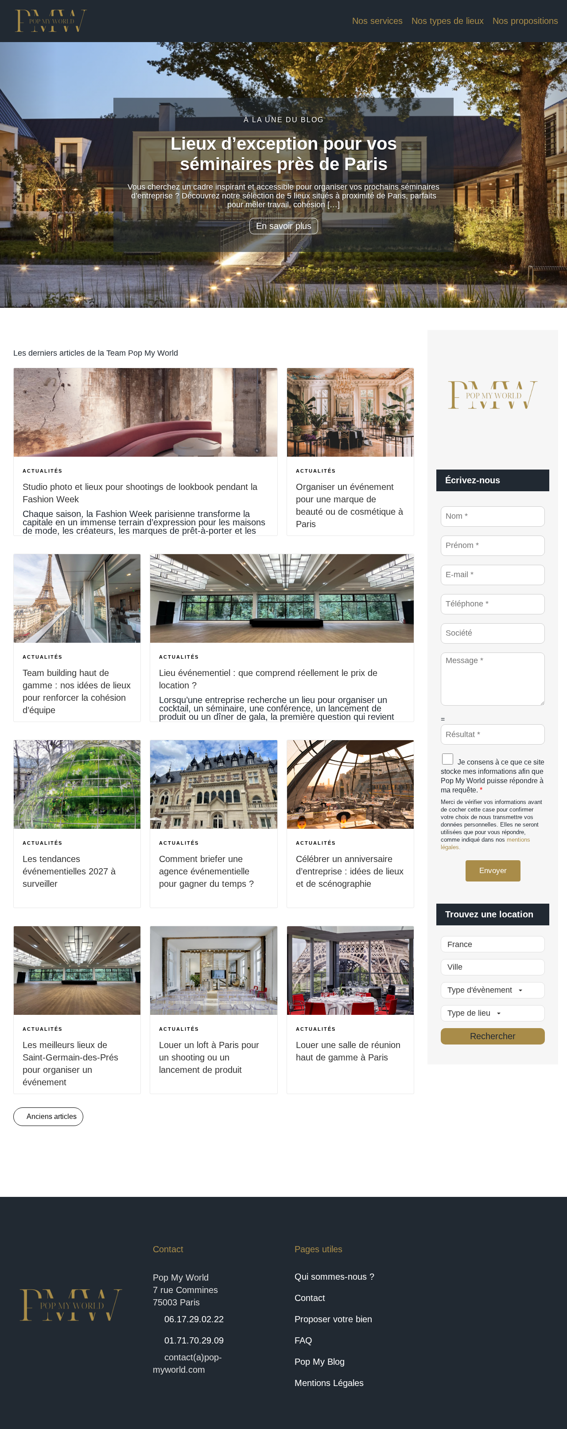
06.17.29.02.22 (194, 1319)
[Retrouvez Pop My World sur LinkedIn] (483, 1305)
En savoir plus (283, 226)
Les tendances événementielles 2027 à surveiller (69, 871)
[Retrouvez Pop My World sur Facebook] (451, 1305)
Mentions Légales (329, 1383)
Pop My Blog (320, 1362)
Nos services (377, 21)
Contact (310, 1298)
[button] (28, 175)
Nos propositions (525, 21)
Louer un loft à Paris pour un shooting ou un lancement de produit (209, 1057)
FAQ (303, 1340)
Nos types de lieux (448, 21)
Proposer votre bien (333, 1319)
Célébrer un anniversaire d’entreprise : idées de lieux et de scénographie (350, 871)
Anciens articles (51, 1116)
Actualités (42, 471)
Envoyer (493, 870)
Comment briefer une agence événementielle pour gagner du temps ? (206, 871)
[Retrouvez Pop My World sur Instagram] (515, 1305)
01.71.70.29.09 (194, 1340)
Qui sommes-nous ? (334, 1276)
